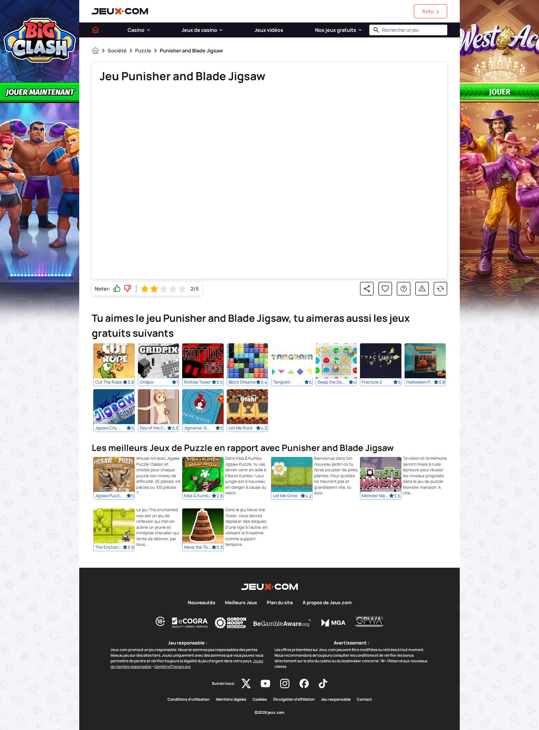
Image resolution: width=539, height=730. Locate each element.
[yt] (265, 683)
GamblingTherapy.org (172, 666)
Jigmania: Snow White (197, 428)
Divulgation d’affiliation (294, 699)
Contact (364, 699)
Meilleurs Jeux (241, 603)
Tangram (281, 382)
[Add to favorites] (385, 288)
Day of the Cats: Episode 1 (153, 428)
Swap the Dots (331, 382)
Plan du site (280, 603)
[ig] (284, 683)
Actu (428, 11)
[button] (148, 30)
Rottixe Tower (197, 382)
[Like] (117, 288)
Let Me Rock (241, 428)
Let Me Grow (285, 496)
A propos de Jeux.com (327, 603)
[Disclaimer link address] (190, 622)
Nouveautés (201, 603)
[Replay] (440, 288)
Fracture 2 (372, 382)
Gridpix (146, 382)
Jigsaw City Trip (109, 428)
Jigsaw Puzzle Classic (109, 496)
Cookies (260, 699)
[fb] (304, 683)
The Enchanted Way (109, 547)
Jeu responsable (336, 699)
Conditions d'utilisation (189, 699)
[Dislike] (127, 288)
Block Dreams (242, 382)
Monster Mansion (375, 496)
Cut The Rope (108, 382)
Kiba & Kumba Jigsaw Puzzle (197, 496)
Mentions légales (231, 699)
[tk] (323, 683)
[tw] (246, 683)
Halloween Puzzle (420, 382)
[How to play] (403, 288)
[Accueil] (95, 29)
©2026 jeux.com (269, 712)
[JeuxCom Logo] (120, 11)
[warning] (422, 288)
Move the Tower (197, 547)
